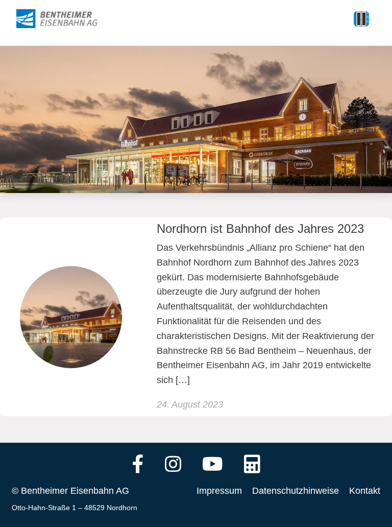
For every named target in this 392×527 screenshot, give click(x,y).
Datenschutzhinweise (295, 491)
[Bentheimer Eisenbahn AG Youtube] (212, 465)
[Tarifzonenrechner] (252, 465)
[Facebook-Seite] (138, 465)
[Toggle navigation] (361, 19)
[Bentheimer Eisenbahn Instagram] (173, 465)
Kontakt (364, 491)
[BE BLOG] (66, 19)
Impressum (219, 491)
